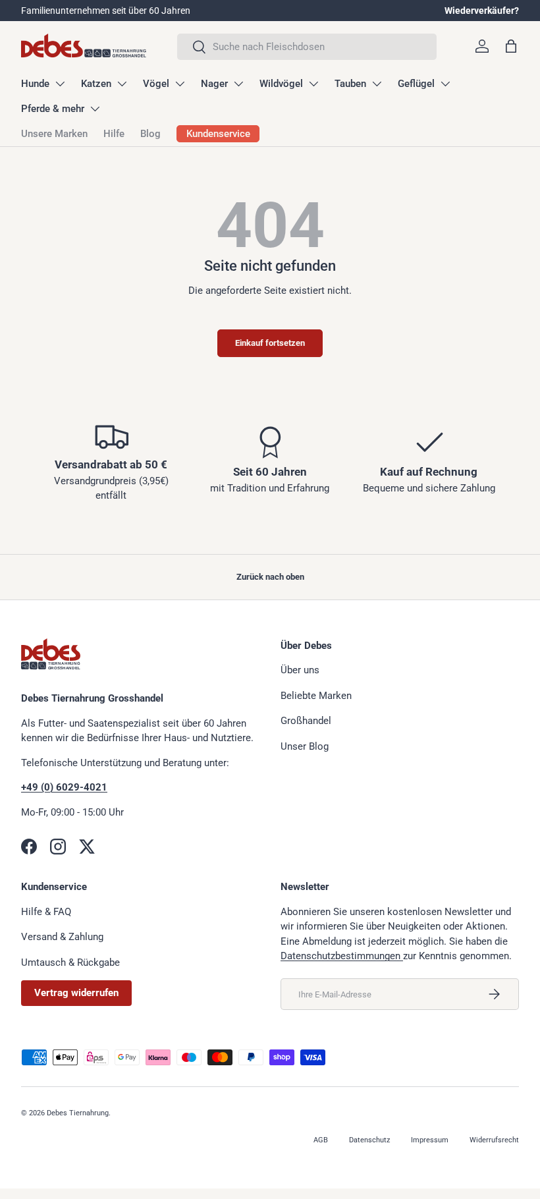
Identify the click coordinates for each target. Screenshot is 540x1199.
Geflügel (416, 84)
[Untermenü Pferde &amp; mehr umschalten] (95, 109)
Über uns (300, 670)
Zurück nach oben (270, 577)
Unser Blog (305, 746)
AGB (320, 1140)
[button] (511, 46)
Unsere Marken (54, 134)
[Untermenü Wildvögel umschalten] (313, 84)
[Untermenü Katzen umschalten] (122, 84)
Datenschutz (369, 1140)
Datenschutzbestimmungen (342, 956)
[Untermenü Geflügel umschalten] (445, 84)
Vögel (156, 84)
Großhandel (306, 721)
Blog (150, 134)
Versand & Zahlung (62, 937)
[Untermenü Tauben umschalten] (377, 84)
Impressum (429, 1140)
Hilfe (113, 134)
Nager (214, 84)
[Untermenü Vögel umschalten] (180, 84)
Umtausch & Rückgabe (70, 962)
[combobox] (307, 47)
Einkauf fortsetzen (270, 343)
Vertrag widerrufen (76, 993)
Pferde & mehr (52, 109)
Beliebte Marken (316, 696)
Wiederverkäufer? (482, 10)
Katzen (96, 84)
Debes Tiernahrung (78, 1113)
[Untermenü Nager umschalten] (238, 84)
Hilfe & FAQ (46, 912)
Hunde (35, 84)
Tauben (350, 84)
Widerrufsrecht (494, 1140)
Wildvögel (281, 84)
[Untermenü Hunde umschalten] (60, 84)
